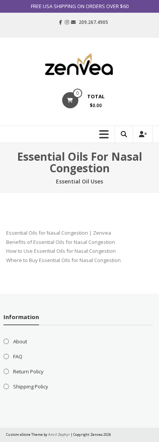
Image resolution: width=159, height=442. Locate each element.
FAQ (17, 356)
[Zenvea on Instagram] (67, 22)
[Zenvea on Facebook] (60, 22)
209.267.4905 (93, 22)
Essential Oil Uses (79, 181)
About (20, 341)
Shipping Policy (30, 386)
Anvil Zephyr (59, 434)
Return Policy (28, 371)
